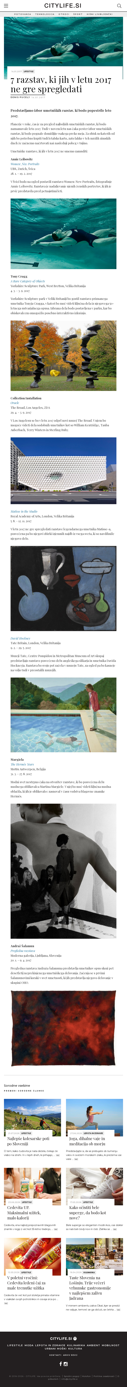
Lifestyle (28, 71)
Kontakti (55, 1355)
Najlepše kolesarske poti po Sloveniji (28, 1141)
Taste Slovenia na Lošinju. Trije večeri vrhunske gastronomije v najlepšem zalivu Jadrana (90, 1288)
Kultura (75, 1348)
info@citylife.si (69, 1379)
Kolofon (86, 1376)
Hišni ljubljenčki (100, 14)
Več (57, 1155)
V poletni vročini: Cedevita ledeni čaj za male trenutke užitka (26, 1282)
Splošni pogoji (72, 1376)
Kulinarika (89, 1272)
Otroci (64, 14)
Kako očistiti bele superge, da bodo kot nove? (87, 1212)
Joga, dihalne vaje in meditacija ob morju (87, 1141)
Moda (29, 1345)
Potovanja (22, 14)
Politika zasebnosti (104, 1376)
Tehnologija (45, 14)
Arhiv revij (70, 1355)
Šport (78, 14)
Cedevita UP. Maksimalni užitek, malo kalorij (24, 1212)
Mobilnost (111, 1345)
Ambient (93, 1345)
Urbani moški (56, 1348)
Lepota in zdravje (93, 1133)
